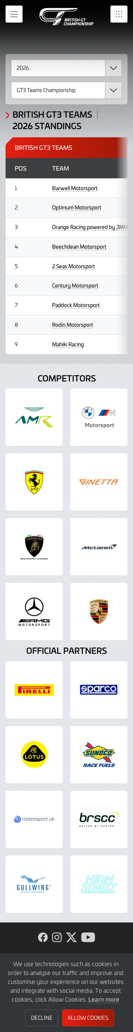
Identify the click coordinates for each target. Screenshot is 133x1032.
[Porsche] (98, 611)
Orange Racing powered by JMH (90, 227)
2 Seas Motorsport (73, 266)
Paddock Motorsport (76, 305)
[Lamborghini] (34, 546)
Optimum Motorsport (76, 207)
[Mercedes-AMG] (34, 611)
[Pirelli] (34, 690)
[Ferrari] (34, 482)
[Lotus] (34, 754)
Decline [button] (42, 1017)
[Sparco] (98, 690)
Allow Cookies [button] (88, 1017)
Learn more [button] (103, 999)
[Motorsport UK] (34, 819)
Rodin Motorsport (72, 324)
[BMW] (98, 417)
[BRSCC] (98, 819)
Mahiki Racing (68, 344)
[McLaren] (98, 546)
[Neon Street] (98, 884)
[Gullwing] (34, 884)
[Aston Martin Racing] (34, 417)
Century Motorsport (75, 285)
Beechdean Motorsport (79, 246)
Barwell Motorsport (75, 188)
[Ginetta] (98, 482)
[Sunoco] (98, 754)
